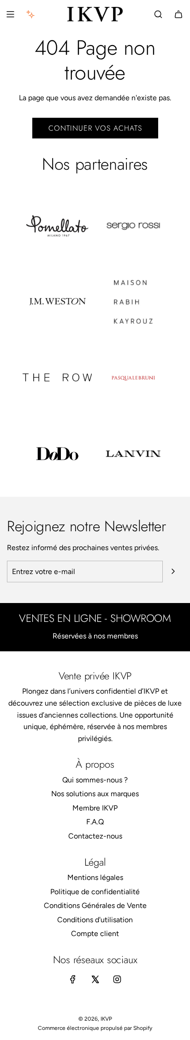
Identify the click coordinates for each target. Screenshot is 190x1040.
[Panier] (178, 14)
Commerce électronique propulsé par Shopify (95, 1028)
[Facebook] (73, 979)
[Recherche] (158, 14)
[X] (95, 979)
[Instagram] (117, 979)
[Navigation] (10, 14)
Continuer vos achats (95, 128)
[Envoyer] (173, 571)
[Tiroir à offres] (30, 14)
